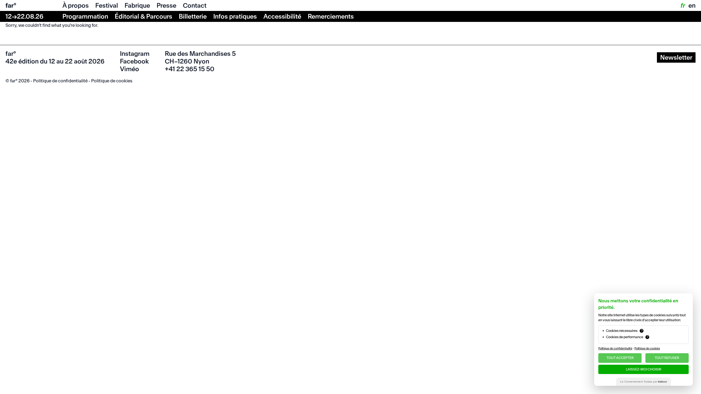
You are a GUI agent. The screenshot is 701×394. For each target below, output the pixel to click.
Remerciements (331, 16)
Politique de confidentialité (60, 80)
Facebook (134, 61)
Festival (106, 5)
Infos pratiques (235, 16)
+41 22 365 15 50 (189, 69)
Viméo (129, 69)
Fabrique (137, 5)
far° (10, 5)
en (692, 5)
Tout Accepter (620, 358)
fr (682, 5)
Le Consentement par (643, 381)
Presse (166, 5)
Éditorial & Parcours (143, 16)
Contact (194, 5)
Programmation (85, 16)
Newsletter (676, 57)
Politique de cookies (111, 80)
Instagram (135, 53)
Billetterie (193, 16)
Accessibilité (282, 16)
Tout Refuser (667, 358)
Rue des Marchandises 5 (200, 53)
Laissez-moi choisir (643, 369)
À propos (75, 5)
